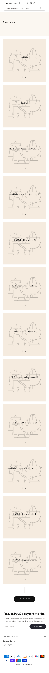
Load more (24, 599)
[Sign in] (28, 3)
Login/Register (7, 644)
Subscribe (38, 626)
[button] (34, 3)
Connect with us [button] (10, 636)
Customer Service (9, 641)
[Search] (41, 8)
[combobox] (24, 8)
